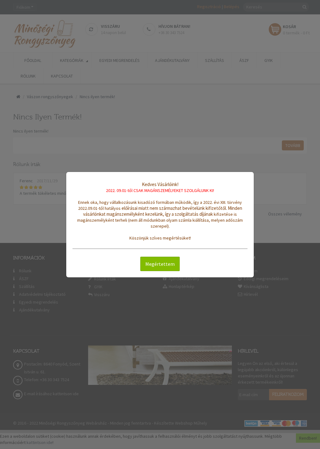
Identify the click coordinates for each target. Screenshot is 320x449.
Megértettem (160, 264)
